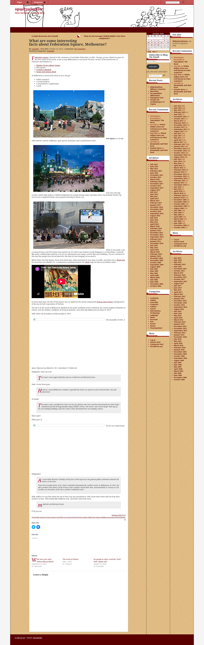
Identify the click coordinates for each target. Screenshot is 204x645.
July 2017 (154, 192)
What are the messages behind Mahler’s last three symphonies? (104, 37)
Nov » (154, 52)
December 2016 (156, 207)
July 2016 (154, 218)
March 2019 (155, 179)
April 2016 (154, 224)
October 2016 (155, 211)
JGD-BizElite (37, 638)
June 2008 (154, 282)
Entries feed (155, 342)
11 (152, 42)
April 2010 (154, 250)
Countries (154, 304)
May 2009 (154, 273)
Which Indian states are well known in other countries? (158, 127)
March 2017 (155, 200)
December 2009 (156, 258)
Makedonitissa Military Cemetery (157, 88)
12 (155, 42)
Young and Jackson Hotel (46, 72)
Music (152, 317)
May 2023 (154, 168)
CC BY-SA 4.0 (20, 638)
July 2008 (154, 280)
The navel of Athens (70, 559)
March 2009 (155, 277)
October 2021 (155, 177)
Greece (153, 309)
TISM (87, 262)
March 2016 (155, 226)
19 (155, 45)
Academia (154, 298)
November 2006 (156, 284)
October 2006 (155, 286)
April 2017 (154, 198)
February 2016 (156, 228)
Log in (152, 340)
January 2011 (155, 241)
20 (158, 45)
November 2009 (156, 260)
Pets (152, 321)
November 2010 (156, 243)
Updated (119, 515)
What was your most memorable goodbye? (45, 560)
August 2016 (155, 215)
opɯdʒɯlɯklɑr (29, 9)
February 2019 (156, 181)
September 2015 (157, 237)
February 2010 (156, 254)
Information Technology (155, 312)
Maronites (154, 91)
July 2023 (154, 164)
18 (152, 45)
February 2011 (156, 239)
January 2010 (155, 256)
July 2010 (154, 245)
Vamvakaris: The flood (157, 121)
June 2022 (154, 173)
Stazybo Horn (155, 148)
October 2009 (155, 262)
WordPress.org (156, 346)
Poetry (153, 324)
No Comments (79, 49)
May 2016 (154, 222)
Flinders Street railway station (48, 65)
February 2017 (156, 203)
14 (161, 42)
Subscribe (153, 66)
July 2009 (154, 269)
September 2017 (157, 188)
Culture (153, 306)
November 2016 (156, 209)
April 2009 (154, 275)
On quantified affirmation (156, 94)
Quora (152, 326)
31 (148, 49)
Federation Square (41, 57)
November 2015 (156, 235)
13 (158, 42)
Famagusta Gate (157, 97)
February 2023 (156, 171)
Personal (153, 319)
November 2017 (156, 183)
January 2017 (155, 205)
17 (148, 45)
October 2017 (155, 186)
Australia (50, 51)
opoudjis (35, 49)
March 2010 (155, 252)
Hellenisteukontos (180, 41)
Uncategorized (156, 328)
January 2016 (155, 230)
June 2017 (154, 194)
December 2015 (156, 232)
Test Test (154, 133)
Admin (153, 300)
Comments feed (156, 344)
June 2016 (154, 220)
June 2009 (154, 271)
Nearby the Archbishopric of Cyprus (157, 102)
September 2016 (157, 213)
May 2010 (154, 247)
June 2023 (154, 166)
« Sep (149, 52)
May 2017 (154, 196)
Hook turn (121, 260)
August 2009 (155, 267)
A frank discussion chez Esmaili (45, 36)
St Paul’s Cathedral (43, 70)
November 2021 (156, 175)
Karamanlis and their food (159, 145)
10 (148, 42)
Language (154, 315)
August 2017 (155, 190)
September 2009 (157, 265)
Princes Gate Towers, (105, 302)
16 (168, 42)
